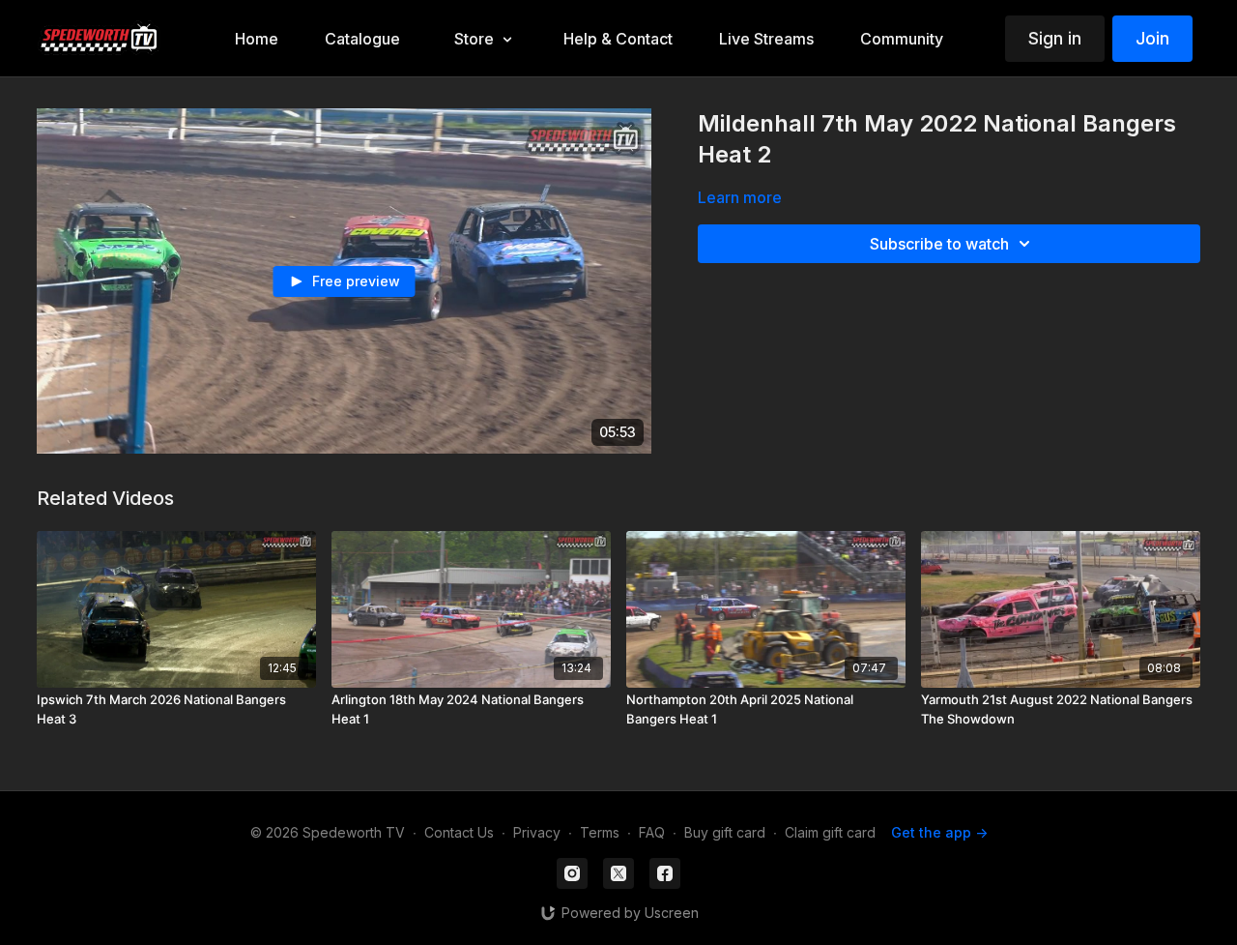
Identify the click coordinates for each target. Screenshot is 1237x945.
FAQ (652, 832)
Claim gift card (830, 832)
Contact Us (459, 832)
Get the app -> (939, 832)
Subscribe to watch (939, 243)
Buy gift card (724, 832)
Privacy (537, 832)
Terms (599, 832)
